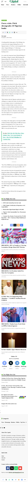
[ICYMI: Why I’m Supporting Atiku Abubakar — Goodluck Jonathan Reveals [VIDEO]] (14, 287)
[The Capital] (14, 1)
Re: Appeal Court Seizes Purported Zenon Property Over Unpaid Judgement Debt (9, 396)
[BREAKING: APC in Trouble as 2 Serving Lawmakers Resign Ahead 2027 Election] (14, 236)
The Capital (3, 36)
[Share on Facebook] (5, 32)
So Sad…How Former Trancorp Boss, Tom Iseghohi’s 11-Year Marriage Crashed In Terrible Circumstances (13, 387)
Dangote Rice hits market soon (9, 403)
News (2, 422)
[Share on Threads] (14, 32)
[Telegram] (17, 365)
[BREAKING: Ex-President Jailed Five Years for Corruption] (14, 261)
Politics (18, 422)
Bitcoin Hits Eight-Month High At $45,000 (13, 209)
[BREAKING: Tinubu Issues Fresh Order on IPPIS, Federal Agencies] (14, 314)
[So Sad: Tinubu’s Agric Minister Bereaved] (14, 340)
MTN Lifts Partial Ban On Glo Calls (12, 202)
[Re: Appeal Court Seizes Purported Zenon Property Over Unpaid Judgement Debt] (23, 396)
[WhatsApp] (24, 365)
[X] (11, 365)
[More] (17, 32)
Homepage (7, 422)
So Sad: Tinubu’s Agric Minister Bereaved (13, 349)
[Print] (21, 479)
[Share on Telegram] (12, 32)
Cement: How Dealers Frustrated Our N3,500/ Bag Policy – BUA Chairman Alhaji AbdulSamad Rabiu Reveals (13, 218)
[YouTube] (4, 428)
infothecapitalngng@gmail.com (16, 472)
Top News (22, 422)
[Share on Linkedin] (12, 479)
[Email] (18, 479)
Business (4, 20)
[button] (2, 2)
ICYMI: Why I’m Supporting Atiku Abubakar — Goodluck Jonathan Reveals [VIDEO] (13, 298)
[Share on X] (7, 32)
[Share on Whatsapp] (10, 32)
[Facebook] (4, 365)
